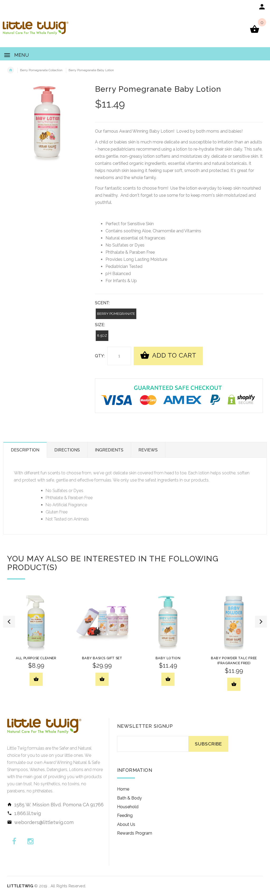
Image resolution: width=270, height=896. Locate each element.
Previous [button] (9, 622)
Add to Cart (173, 355)
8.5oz (102, 336)
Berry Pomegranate (116, 314)
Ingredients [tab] (109, 449)
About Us (126, 824)
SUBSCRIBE (208, 743)
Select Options (168, 679)
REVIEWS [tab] (148, 449)
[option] (36, 643)
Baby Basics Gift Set (102, 658)
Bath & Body (129, 798)
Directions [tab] (67, 449)
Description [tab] (25, 449)
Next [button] (261, 622)
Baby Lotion (168, 658)
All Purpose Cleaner (36, 658)
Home (123, 789)
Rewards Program (134, 833)
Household (127, 806)
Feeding (125, 815)
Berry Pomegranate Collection (41, 70)
